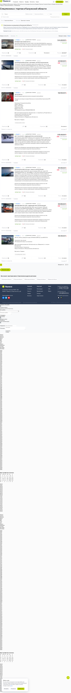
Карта (37, 1)
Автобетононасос (16, 31)
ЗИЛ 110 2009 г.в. (18, 94)
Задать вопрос (40, 295)
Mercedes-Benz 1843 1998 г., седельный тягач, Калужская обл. (30, 205)
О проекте (15, 1)
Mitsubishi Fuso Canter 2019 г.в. (22, 41)
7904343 (18, 60)
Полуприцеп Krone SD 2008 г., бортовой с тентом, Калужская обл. (31, 62)
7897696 (18, 92)
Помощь (39, 293)
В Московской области (30, 279)
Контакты (32, 1)
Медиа (49, 291)
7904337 (18, 134)
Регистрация (59, 1)
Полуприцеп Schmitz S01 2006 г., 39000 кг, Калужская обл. (29, 169)
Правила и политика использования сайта (11, 302)
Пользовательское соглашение (30, 302)
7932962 (18, 40)
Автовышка (39, 31)
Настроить (6, 688)
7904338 (18, 203)
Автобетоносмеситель (25, 31)
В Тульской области (18, 279)
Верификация (40, 291)
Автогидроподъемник (47, 31)
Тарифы (27, 1)
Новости (21, 1)
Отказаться (13, 688)
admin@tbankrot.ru (64, 293)
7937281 (17, 235)
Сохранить (2, 320)
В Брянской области (52, 279)
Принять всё (20, 688)
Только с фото (6, 17)
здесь (11, 685)
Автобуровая (33, 31)
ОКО (49, 289)
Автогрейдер (55, 31)
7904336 (18, 167)
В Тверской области (41, 279)
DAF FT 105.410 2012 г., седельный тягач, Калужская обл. (29, 136)
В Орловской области (6, 279)
